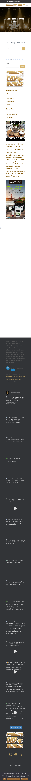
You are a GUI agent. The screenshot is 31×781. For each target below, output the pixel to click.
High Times (15, 162)
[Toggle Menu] (27, 5)
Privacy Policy (18, 765)
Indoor (11, 166)
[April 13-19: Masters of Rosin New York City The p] (15, 426)
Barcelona (21, 146)
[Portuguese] (20, 59)
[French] (11, 59)
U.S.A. (12, 173)
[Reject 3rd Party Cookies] (29, 776)
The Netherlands (21, 171)
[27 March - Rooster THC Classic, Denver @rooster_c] (15, 508)
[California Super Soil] (15, 199)
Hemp (10, 162)
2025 (21, 144)
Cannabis (19, 149)
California (8, 149)
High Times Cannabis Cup (12, 163)
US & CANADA (9, 96)
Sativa (18, 169)
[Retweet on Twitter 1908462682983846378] (9, 382)
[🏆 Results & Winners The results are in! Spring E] (15, 672)
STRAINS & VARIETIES (11, 114)
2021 (9, 144)
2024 (18, 144)
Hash (7, 162)
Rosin (13, 169)
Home (11, 765)
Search (7, 63)
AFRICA (8, 104)
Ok (4, 778)
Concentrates (15, 157)
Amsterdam (9, 146)
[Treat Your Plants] (15, 131)
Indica (8, 166)
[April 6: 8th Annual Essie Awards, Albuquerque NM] (15, 467)
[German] (14, 59)
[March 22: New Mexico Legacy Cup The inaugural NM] (15, 631)
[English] (9, 59)
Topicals (7, 173)
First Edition (13, 159)
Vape (22, 173)
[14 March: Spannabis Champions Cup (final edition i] (15, 712)
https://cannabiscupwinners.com (13, 379)
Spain (7, 171)
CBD (23, 155)
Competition (9, 157)
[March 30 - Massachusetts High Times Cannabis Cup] (15, 488)
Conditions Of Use (12, 768)
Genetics (22, 159)
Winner (8, 176)
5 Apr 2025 (20, 374)
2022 (12, 144)
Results (9, 169)
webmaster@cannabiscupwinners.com (16, 1)
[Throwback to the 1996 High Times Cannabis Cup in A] (15, 447)
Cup (20, 157)
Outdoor (16, 166)
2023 (15, 144)
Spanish (11, 171)
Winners (15, 176)
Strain (15, 171)
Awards (16, 146)
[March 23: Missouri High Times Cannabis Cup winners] (15, 549)
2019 (6, 144)
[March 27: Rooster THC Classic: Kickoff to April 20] (15, 610)
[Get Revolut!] (15, 282)
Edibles (8, 159)
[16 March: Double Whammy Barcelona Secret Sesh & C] (15, 651)
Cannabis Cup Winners (13, 155)
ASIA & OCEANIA (10, 101)
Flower (17, 159)
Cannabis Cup (11, 152)
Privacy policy (24, 778)
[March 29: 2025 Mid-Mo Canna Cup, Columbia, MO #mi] (15, 569)
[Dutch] (7, 59)
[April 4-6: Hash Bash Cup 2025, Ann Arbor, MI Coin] (15, 529)
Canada (13, 149)
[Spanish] (23, 59)
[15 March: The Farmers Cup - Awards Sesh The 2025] (15, 692)
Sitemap (21, 768)
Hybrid (21, 163)
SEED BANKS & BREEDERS (12, 112)
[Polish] (18, 59)
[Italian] (16, 59)
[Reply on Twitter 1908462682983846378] (7, 382)
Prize (19, 166)
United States (17, 173)
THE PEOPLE (9, 117)
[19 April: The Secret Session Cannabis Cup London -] (15, 406)
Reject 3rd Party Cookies (13, 778)
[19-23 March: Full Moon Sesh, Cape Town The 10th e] (15, 590)
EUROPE (8, 93)
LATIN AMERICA (10, 98)
